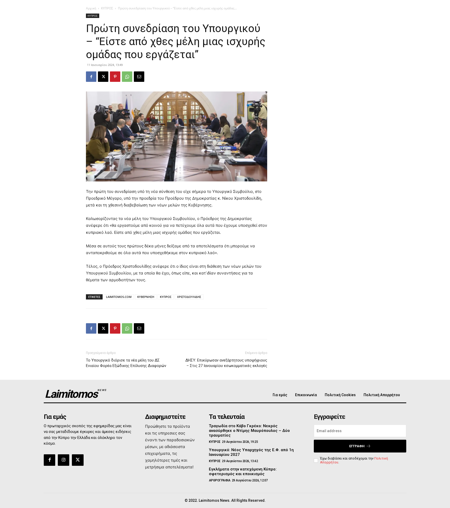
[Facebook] (91, 76)
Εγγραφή (357, 446)
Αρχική (91, 8)
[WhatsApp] (127, 76)
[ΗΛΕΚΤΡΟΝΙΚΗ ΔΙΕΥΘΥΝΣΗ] (139, 76)
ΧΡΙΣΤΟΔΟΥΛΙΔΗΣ (189, 297)
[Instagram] (63, 460)
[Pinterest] (115, 76)
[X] (103, 76)
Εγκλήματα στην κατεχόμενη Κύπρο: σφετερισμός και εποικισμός (243, 471)
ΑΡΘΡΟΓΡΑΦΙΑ (219, 480)
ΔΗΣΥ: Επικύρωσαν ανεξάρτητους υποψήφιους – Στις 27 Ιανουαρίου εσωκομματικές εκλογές (226, 363)
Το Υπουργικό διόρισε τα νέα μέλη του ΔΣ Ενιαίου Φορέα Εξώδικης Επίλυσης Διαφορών (126, 363)
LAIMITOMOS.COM (119, 297)
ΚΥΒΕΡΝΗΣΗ (145, 297)
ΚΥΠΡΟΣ (107, 8)
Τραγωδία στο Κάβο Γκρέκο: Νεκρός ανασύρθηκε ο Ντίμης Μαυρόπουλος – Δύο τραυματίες (249, 431)
